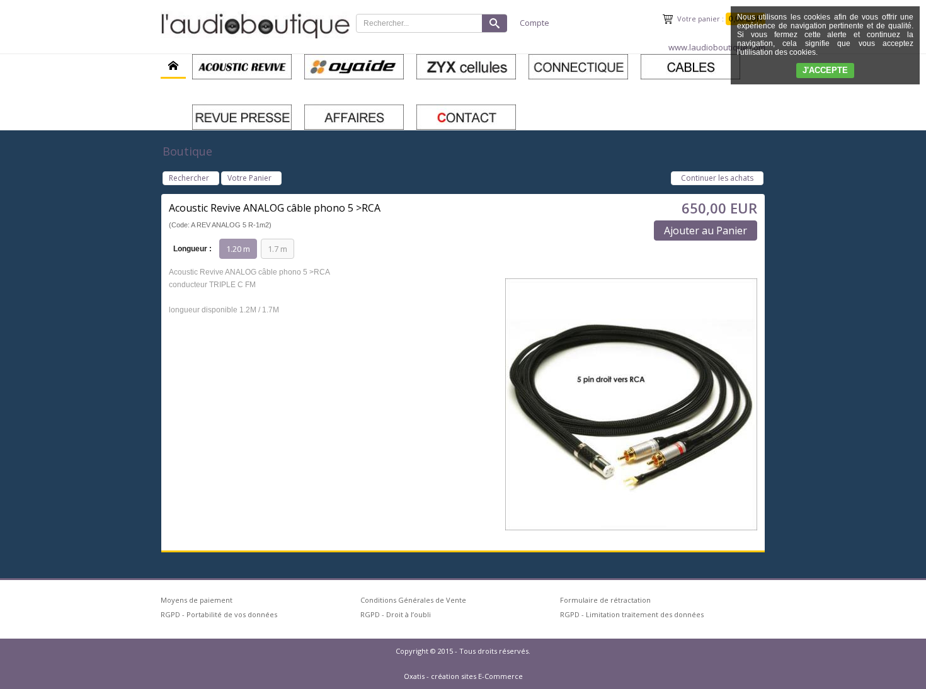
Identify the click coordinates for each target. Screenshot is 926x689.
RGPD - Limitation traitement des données (632, 614)
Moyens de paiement (196, 600)
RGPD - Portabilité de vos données (219, 614)
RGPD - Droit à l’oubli (395, 614)
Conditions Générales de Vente (413, 600)
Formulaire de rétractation (605, 600)
